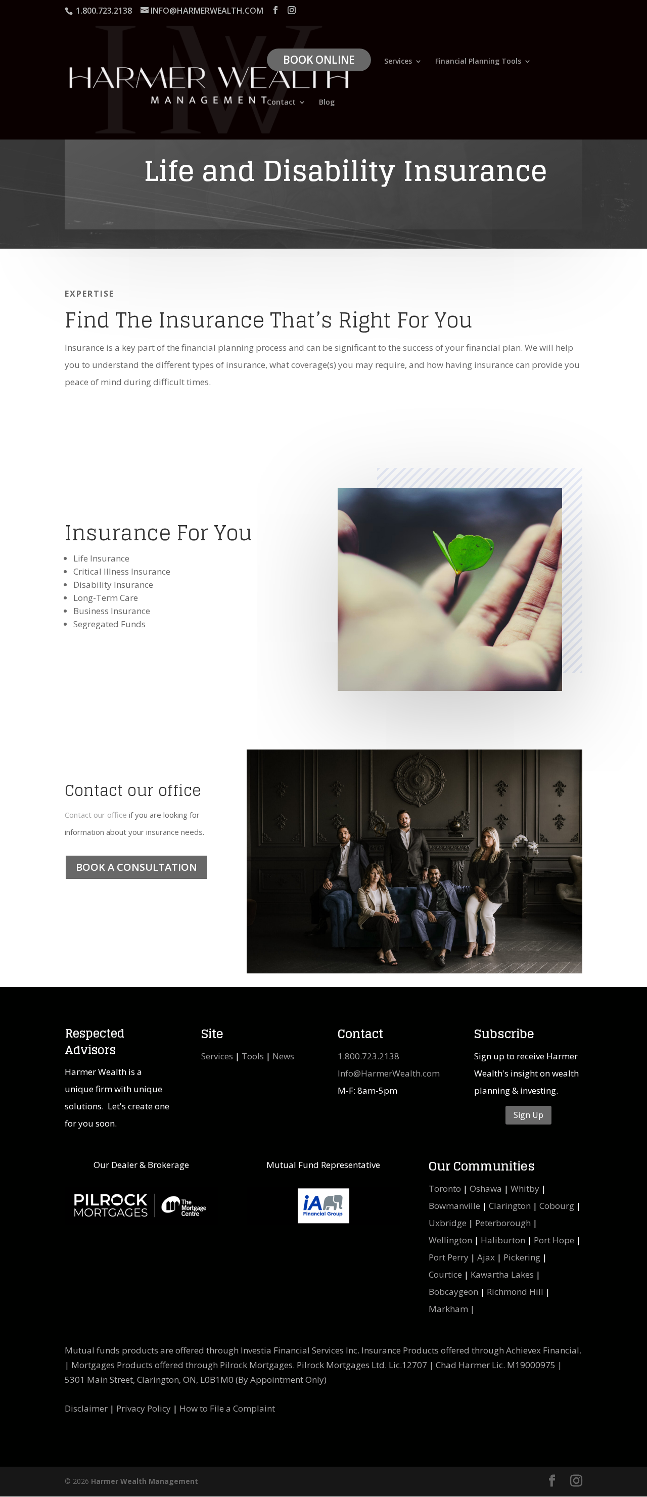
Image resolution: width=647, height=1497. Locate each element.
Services (398, 62)
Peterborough (503, 1223)
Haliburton (503, 1240)
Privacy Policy (143, 1408)
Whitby (525, 1188)
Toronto (445, 1188)
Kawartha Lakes (502, 1274)
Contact (281, 103)
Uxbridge (448, 1223)
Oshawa (486, 1188)
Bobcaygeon (453, 1291)
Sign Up (528, 1114)
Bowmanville (454, 1205)
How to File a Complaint (227, 1408)
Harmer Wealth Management (144, 1481)
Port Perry (449, 1257)
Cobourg (556, 1205)
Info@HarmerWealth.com (389, 1073)
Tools (253, 1056)
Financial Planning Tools (478, 62)
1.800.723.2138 (368, 1056)
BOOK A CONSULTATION (136, 867)
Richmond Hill (515, 1291)
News (283, 1056)
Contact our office (96, 815)
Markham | (452, 1309)
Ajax (486, 1257)
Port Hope (554, 1240)
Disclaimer (86, 1408)
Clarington (510, 1205)
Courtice (445, 1274)
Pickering (521, 1257)
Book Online (319, 60)
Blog (327, 103)
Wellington (450, 1240)
